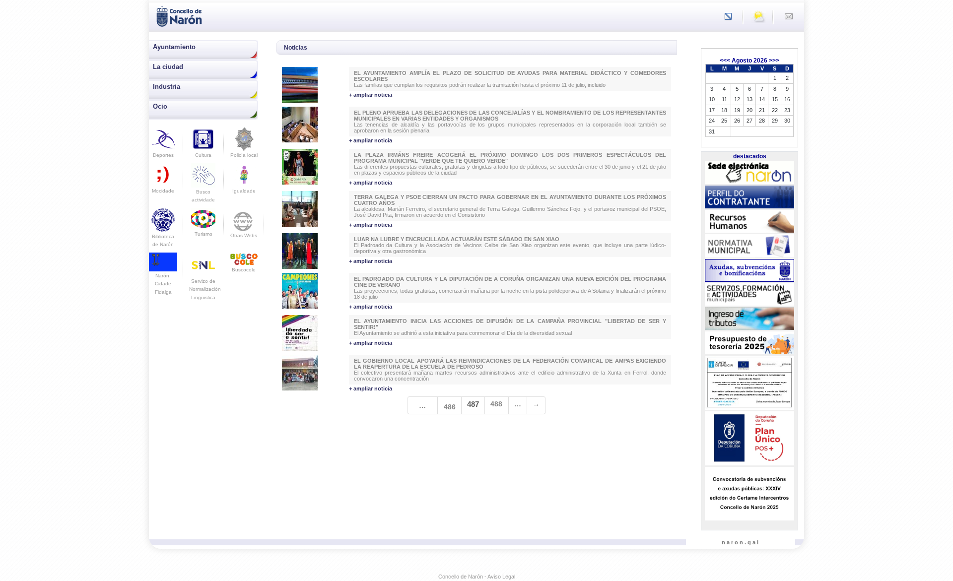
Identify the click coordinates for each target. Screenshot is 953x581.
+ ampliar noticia (370, 95)
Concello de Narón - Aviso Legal (476, 577)
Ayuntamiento (174, 47)
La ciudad (168, 66)
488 (496, 404)
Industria (166, 86)
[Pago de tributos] (749, 319)
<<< (725, 60)
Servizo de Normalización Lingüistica (205, 289)
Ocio (160, 106)
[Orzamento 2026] (749, 343)
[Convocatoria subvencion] (749, 494)
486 (450, 407)
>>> (774, 60)
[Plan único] (749, 439)
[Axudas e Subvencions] (749, 270)
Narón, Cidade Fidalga (163, 283)
